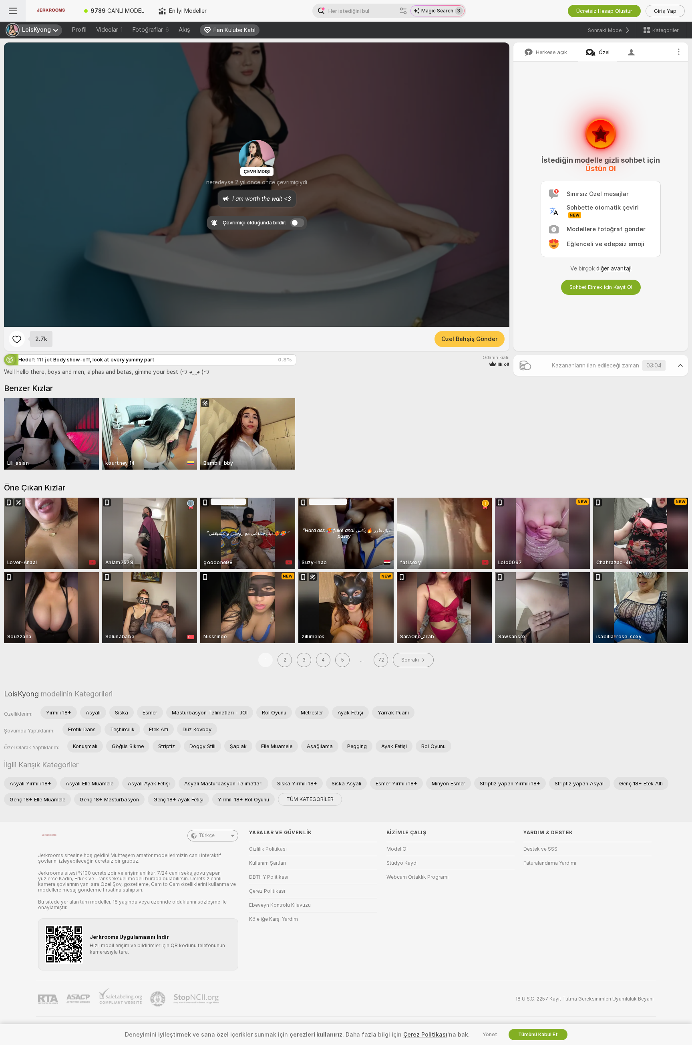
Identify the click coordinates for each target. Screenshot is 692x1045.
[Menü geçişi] (13, 11)
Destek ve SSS (540, 849)
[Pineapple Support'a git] (158, 999)
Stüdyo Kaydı (402, 863)
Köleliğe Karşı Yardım (273, 919)
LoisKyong (21, 694)
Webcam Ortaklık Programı (417, 877)
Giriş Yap (665, 11)
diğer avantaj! (614, 268)
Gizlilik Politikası (268, 849)
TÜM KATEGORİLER (310, 799)
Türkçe (207, 835)
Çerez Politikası (267, 891)
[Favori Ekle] (17, 339)
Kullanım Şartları (267, 863)
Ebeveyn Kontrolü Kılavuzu (280, 905)
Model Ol (397, 849)
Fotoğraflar (150, 29)
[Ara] (403, 10)
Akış (184, 29)
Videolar (109, 29)
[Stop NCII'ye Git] (197, 999)
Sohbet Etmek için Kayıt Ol (600, 287)
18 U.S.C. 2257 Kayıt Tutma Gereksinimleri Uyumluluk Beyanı (584, 999)
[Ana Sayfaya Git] (51, 11)
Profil (79, 29)
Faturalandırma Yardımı (549, 863)
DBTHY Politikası (268, 877)
